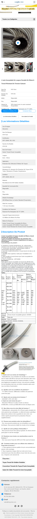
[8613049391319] (18, 506)
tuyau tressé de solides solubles (14, 462)
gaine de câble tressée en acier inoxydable (17, 470)
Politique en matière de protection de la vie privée (15, 511)
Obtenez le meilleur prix (10, 111)
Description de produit (27, 116)
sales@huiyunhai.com (10, 502)
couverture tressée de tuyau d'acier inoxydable (19, 466)
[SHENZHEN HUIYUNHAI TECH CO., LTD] (19, 2)
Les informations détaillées (10, 116)
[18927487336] (22, 506)
